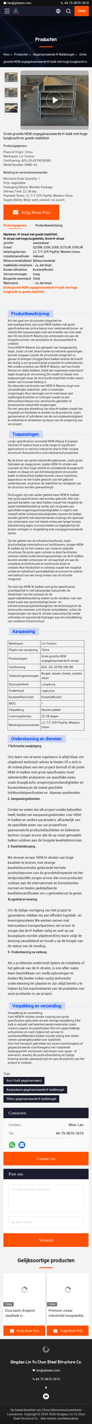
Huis (6, 54)
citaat (81, 11)
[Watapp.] (12, 1145)
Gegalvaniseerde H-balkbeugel (53, 54)
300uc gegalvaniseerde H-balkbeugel (31, 1099)
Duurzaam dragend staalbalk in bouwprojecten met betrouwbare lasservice (22, 1313)
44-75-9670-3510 (76, 3)
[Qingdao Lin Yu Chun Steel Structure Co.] (21, 11)
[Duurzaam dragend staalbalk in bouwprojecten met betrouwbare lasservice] (24, 1289)
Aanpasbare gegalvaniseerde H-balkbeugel (35, 1089)
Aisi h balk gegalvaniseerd (24, 1080)
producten (21, 54)
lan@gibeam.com (19, 3)
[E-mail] (22, 1145)
